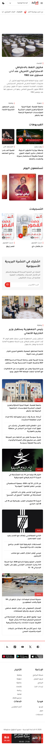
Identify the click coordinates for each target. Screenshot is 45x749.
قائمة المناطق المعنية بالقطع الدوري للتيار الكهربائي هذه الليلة (25, 353)
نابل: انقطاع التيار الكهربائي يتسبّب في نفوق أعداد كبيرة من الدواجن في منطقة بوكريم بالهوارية (24, 429)
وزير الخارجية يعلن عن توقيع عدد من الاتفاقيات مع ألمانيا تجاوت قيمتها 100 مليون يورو (23, 370)
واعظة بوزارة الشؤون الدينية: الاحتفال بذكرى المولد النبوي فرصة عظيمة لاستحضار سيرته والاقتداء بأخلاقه (30, 155)
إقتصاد (19, 687)
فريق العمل (38, 679)
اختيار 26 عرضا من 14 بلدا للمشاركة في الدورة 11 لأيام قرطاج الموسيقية (25, 476)
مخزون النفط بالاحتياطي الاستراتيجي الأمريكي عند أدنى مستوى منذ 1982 (26, 71)
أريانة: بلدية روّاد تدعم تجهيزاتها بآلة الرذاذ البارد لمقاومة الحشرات (23, 418)
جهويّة (39, 103)
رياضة (39, 530)
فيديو (41, 707)
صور (41, 711)
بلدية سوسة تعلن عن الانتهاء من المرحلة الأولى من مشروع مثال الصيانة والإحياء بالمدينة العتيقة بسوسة (23, 440)
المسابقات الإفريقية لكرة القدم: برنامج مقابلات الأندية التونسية (24, 546)
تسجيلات (39, 715)
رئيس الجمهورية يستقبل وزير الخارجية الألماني (26, 331)
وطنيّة (39, 325)
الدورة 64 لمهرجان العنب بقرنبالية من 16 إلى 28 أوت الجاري (23, 502)
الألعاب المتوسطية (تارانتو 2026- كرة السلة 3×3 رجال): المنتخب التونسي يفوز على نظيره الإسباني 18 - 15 (22, 565)
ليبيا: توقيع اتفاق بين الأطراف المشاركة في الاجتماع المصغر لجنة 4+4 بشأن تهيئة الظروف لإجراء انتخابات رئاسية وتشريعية (22, 620)
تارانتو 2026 (17, 698)
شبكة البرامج (38, 675)
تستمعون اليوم (33, 168)
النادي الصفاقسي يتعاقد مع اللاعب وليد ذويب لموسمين (24, 537)
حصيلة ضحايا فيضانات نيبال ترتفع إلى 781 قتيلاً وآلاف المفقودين (23, 601)
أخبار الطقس (16, 707)
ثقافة (39, 470)
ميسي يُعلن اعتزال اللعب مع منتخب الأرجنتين (26, 554)
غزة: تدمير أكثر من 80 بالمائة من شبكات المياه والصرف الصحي (24, 630)
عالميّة (39, 594)
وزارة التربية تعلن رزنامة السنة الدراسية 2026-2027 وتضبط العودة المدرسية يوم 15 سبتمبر (23, 361)
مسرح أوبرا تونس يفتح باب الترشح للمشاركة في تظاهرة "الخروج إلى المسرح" (23, 493)
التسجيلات (36, 209)
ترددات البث (38, 687)
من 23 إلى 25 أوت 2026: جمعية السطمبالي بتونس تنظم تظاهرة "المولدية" (23, 485)
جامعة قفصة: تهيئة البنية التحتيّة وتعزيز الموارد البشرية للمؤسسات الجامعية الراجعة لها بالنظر (30, 111)
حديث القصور (36, 243)
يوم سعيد (38, 147)
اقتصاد (39, 64)
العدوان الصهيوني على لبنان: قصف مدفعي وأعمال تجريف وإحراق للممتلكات (23, 609)
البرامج (40, 683)
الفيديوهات (36, 125)
